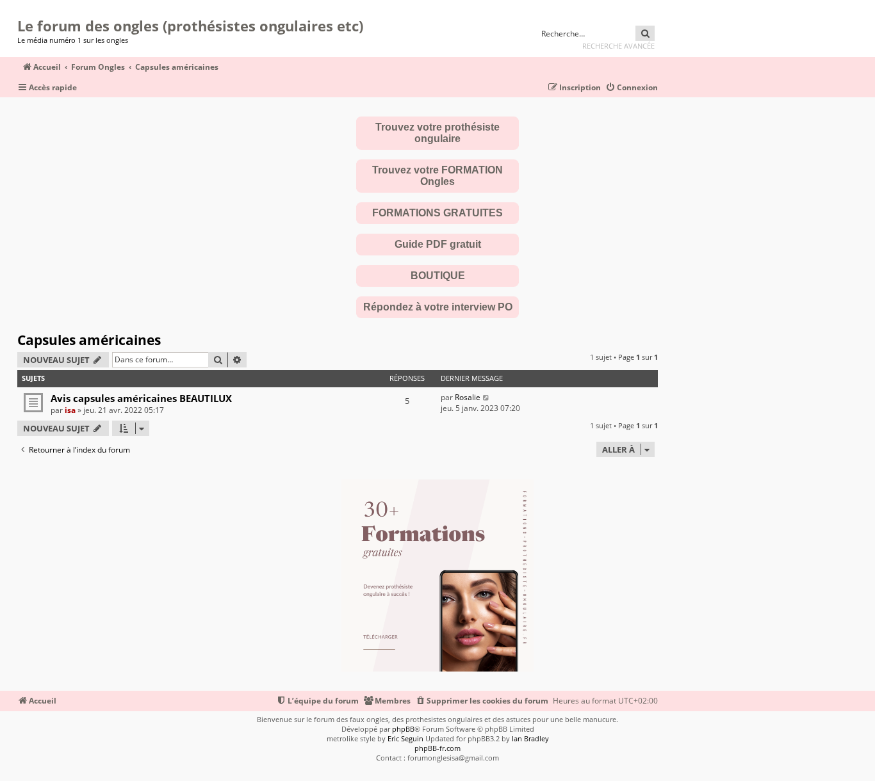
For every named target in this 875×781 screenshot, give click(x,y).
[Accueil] (21, 9)
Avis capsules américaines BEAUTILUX (141, 398)
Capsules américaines (89, 340)
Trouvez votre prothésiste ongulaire (437, 133)
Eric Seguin (405, 738)
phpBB (403, 729)
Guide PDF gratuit (438, 244)
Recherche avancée (618, 46)
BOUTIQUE (438, 275)
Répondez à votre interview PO (437, 307)
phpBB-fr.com (437, 748)
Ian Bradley (530, 738)
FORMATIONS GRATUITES (437, 212)
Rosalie (467, 397)
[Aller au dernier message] (486, 397)
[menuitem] (631, 88)
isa (70, 410)
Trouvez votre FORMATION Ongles (437, 176)
